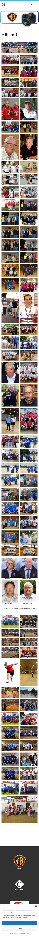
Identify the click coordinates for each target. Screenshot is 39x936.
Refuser (19, 928)
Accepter (19, 923)
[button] (36, 906)
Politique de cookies (13, 933)
